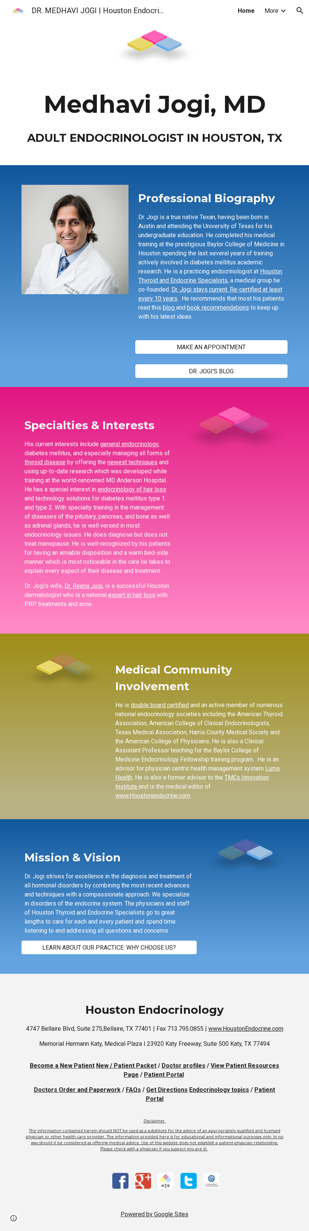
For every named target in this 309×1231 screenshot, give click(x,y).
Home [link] (246, 10)
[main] (154, 120)
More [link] (271, 10)
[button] (300, 11)
